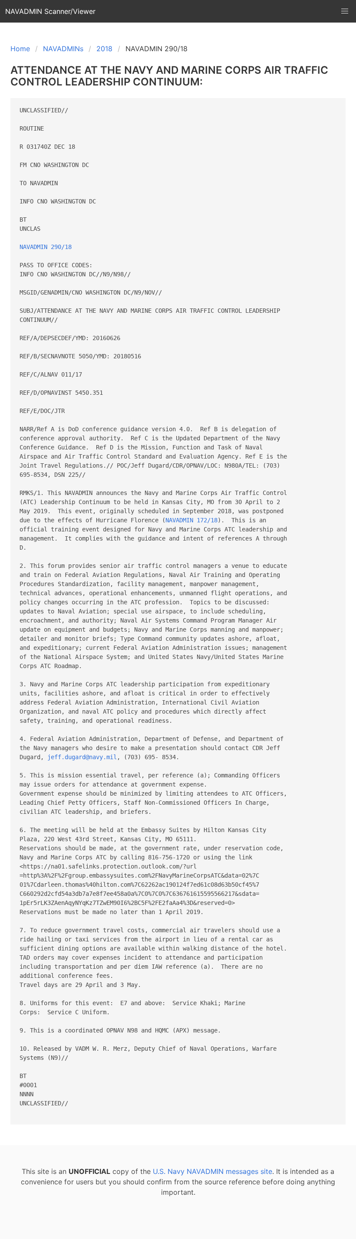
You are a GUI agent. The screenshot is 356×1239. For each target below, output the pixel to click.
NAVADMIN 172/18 (191, 520)
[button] (344, 11)
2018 (104, 48)
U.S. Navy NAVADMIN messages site (212, 1171)
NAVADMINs (63, 48)
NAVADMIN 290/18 (46, 246)
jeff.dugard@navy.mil (82, 757)
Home (20, 48)
